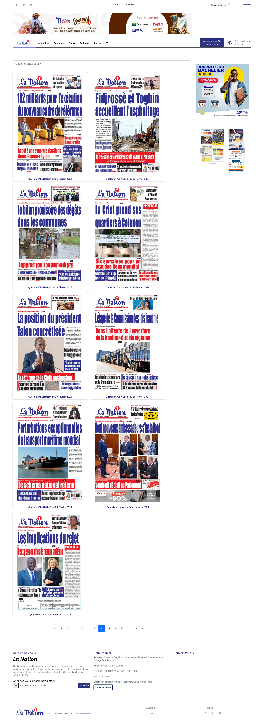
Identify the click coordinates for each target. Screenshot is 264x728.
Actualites (43, 43)
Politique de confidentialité (79, 713)
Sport (72, 43)
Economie (59, 43)
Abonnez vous (210, 43)
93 (135, 628)
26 (115, 628)
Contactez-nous (103, 687)
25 (109, 628)
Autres (97, 43)
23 (95, 628)
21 (82, 628)
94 (142, 628)
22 (88, 628)
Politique (84, 43)
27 (122, 628)
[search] (229, 4)
